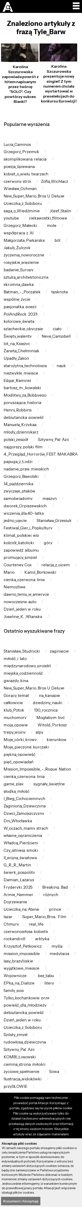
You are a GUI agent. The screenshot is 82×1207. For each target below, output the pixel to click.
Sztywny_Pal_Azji (53, 439)
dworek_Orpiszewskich (25, 505)
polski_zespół (16, 439)
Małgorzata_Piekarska (24, 240)
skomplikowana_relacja (25, 159)
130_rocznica (46, 710)
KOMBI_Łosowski (20, 1057)
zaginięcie (59, 651)
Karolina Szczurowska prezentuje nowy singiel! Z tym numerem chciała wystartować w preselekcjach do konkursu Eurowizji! (59, 83)
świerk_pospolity (19, 872)
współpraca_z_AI (18, 233)
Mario (9, 572)
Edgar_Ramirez (17, 380)
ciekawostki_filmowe (48, 218)
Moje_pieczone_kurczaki (26, 747)
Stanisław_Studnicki (22, 651)
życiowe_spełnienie (21, 1071)
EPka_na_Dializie (19, 983)
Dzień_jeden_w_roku (22, 609)
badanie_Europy (18, 269)
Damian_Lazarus (19, 879)
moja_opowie (16, 725)
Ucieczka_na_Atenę (21, 909)
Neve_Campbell (56, 336)
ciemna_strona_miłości (24, 1064)
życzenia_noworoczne (24, 255)
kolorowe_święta (19, 321)
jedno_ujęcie (15, 520)
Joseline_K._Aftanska (23, 616)
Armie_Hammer (18, 894)
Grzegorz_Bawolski (21, 476)
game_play (14, 784)
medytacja (59, 953)
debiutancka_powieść (24, 417)
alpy (39, 732)
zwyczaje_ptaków (19, 491)
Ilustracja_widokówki (22, 1079)
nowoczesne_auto (20, 601)
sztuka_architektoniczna (26, 277)
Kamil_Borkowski (40, 572)
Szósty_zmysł (15, 1034)
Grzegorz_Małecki (20, 225)
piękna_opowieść (19, 754)
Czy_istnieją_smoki (21, 850)
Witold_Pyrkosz (52, 725)
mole (51, 225)
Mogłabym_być (50, 717)
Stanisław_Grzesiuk (54, 520)
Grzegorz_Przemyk (21, 151)
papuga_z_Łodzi (18, 461)
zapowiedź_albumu (21, 550)
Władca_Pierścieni (21, 843)
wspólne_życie (17, 299)
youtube (11, 218)
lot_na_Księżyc (17, 343)
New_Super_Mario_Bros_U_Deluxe (34, 196)
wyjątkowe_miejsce (21, 968)
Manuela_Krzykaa (20, 424)
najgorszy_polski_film (23, 447)
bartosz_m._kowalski (22, 387)
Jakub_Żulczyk (17, 247)
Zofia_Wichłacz (54, 181)
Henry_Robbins (18, 410)
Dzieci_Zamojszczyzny (24, 813)
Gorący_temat (16, 695)
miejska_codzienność (23, 673)
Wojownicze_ (16, 975)
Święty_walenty (18, 336)
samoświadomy (18, 498)
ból (57, 240)
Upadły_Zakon (16, 358)
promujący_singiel (20, 557)
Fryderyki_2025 (18, 887)
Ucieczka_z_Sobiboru (23, 203)
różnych (50, 894)
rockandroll (14, 938)
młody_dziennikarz (21, 432)
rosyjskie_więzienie (21, 262)
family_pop (14, 990)
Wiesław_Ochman (20, 188)
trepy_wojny (15, 732)
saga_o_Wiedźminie (22, 210)
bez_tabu (46, 975)
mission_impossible (22, 953)
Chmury (11, 924)
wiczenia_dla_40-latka (24, 513)
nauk (61, 365)
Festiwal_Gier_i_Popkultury (28, 528)
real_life (36, 924)
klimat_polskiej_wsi (21, 535)
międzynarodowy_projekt (27, 665)
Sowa (54, 1071)
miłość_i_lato (15, 658)
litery (49, 983)
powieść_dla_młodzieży (25, 1005)
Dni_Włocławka (18, 820)
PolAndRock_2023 (20, 314)
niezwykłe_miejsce (21, 373)
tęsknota (59, 292)
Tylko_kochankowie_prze (26, 998)
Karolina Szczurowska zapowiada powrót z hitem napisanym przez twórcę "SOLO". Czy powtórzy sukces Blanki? (20, 84)
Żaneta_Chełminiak (21, 350)
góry (48, 542)
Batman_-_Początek (22, 292)
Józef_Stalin (60, 210)
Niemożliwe (14, 587)
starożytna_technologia (25, 365)
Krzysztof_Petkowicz (23, 946)
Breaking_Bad (55, 887)
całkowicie (13, 702)
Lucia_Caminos (17, 144)
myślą (57, 946)
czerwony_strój (17, 181)
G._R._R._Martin (17, 865)
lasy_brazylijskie (18, 961)
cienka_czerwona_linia (24, 579)
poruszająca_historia (22, 402)
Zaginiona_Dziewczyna (25, 806)
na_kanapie (49, 695)
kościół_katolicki (19, 542)
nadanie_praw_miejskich (26, 469)
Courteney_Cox (18, 564)
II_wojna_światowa (20, 857)
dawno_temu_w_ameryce (26, 594)
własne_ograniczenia (23, 835)
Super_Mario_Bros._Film (44, 916)
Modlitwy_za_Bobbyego (25, 395)
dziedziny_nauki (47, 702)
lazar (8, 916)
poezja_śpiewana (19, 166)
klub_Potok (14, 710)
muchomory (15, 717)
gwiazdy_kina (16, 680)
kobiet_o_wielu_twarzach (26, 174)
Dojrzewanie (15, 901)
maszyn (49, 498)
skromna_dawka (19, 284)
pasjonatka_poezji (20, 306)
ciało (57, 328)
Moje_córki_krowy (20, 739)
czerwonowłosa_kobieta (26, 931)
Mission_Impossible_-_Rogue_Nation (37, 769)
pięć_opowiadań (18, 761)
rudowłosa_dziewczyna (25, 1042)
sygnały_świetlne (49, 784)
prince (55, 909)
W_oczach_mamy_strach (26, 828)
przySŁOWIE (15, 1086)
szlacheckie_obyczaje (23, 328)
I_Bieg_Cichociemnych (24, 798)
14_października (18, 483)
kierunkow (56, 739)
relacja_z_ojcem (55, 564)
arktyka (42, 938)
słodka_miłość (16, 791)
